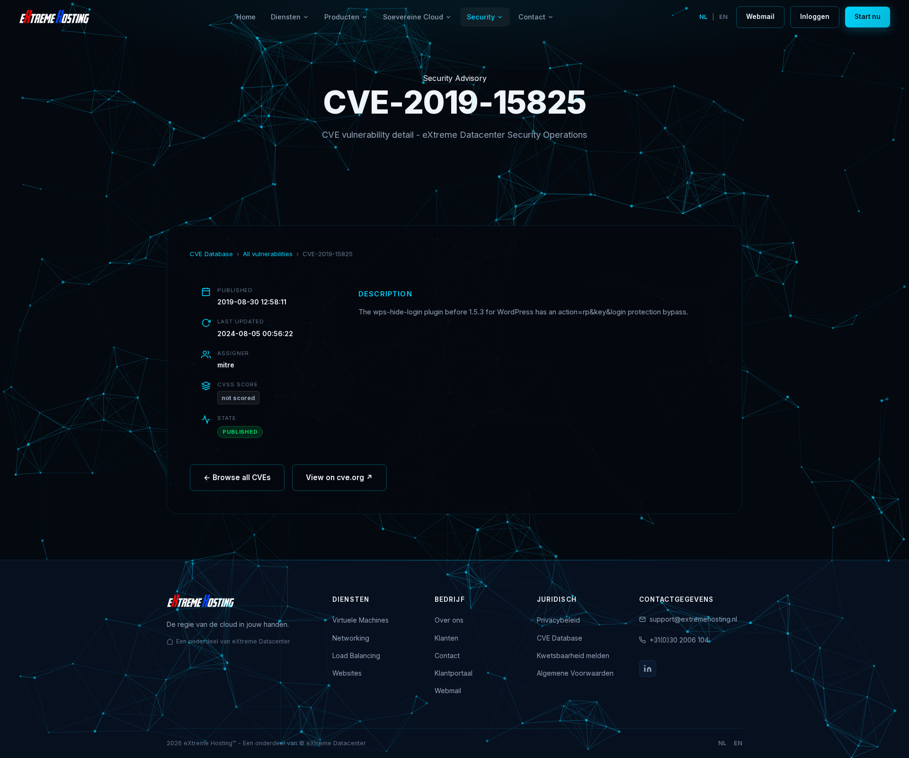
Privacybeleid (558, 620)
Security (481, 17)
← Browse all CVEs (237, 477)
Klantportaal (453, 673)
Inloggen (814, 16)
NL (703, 16)
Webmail (760, 16)
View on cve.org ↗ (339, 477)
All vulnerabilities (268, 254)
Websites (347, 673)
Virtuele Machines (360, 620)
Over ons (449, 620)
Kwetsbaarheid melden (573, 655)
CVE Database (211, 254)
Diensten (286, 17)
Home (246, 17)
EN (723, 16)
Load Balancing (356, 655)
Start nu (868, 16)
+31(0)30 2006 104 (679, 640)
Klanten (446, 638)
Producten (341, 17)
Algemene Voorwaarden (575, 673)
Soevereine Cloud (413, 17)
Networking (350, 638)
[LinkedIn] (647, 668)
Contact (531, 17)
